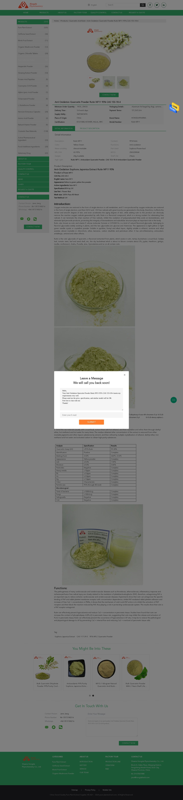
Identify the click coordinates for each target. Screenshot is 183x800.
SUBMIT (91, 422)
